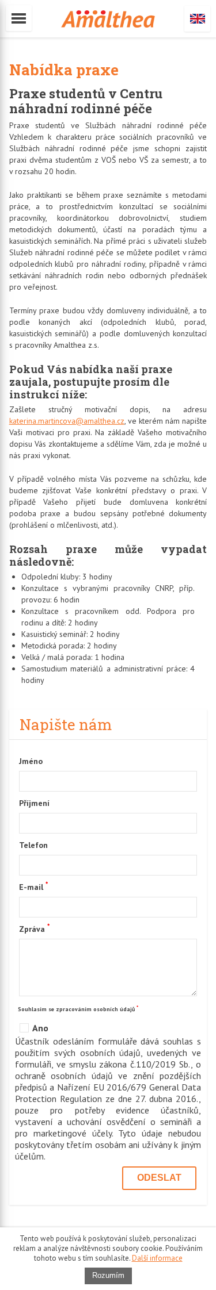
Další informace (157, 1258)
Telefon (33, 845)
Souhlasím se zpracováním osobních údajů (78, 1008)
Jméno (31, 761)
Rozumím (108, 1275)
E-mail (33, 886)
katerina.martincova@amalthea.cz (66, 421)
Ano (40, 1028)
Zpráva (34, 928)
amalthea (108, 19)
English (197, 19)
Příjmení (34, 803)
